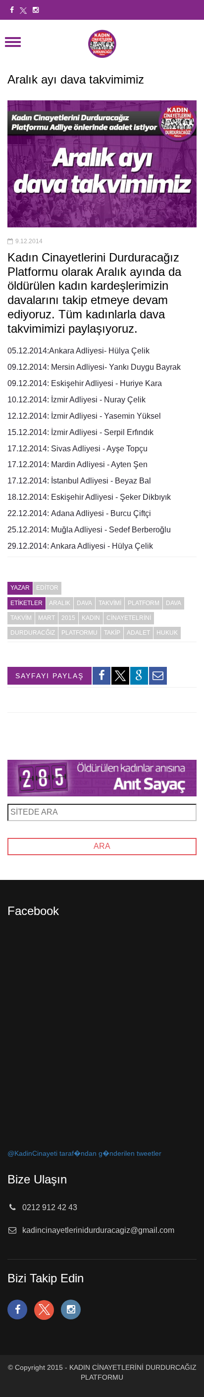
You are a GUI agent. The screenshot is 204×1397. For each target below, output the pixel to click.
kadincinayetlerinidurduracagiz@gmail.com (98, 1230)
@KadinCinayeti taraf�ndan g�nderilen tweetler (84, 1153)
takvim (21, 617)
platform (143, 603)
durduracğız (32, 632)
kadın (91, 617)
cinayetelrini (128, 617)
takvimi (110, 603)
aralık (59, 603)
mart (46, 617)
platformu (79, 632)
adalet (138, 632)
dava (84, 603)
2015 (68, 617)
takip (112, 632)
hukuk (167, 632)
